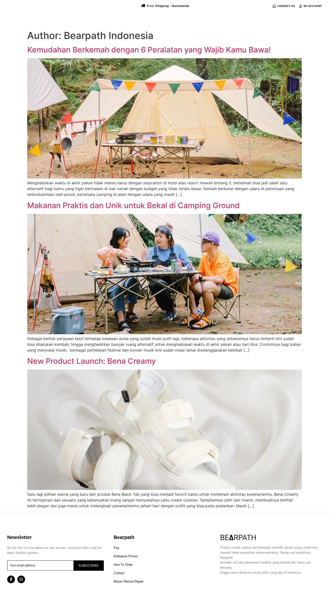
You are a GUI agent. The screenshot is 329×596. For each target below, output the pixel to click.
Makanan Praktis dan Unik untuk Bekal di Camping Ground (133, 205)
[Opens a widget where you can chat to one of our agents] (296, 568)
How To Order (123, 564)
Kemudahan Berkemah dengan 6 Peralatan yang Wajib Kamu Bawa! (149, 49)
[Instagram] (21, 579)
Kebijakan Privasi (126, 556)
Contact (119, 573)
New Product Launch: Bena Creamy (91, 361)
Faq (116, 548)
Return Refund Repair (129, 581)
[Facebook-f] (11, 579)
